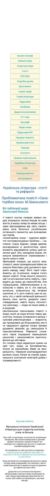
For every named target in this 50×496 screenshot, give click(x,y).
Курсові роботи (24, 421)
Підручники (25, 102)
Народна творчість (25, 137)
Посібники (25, 107)
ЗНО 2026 (25, 76)
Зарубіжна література (25, 163)
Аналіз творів (25, 91)
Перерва (25, 148)
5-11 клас (25, 117)
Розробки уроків (25, 81)
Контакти (25, 153)
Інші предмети (25, 178)
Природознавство (25, 173)
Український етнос (25, 142)
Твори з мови (25, 127)
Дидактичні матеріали (25, 112)
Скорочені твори (25, 66)
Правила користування (25, 158)
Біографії (25, 122)
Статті (25, 71)
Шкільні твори (25, 61)
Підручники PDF (25, 132)
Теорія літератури (25, 96)
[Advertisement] (25, 26)
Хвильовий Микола (15, 211)
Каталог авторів (25, 56)
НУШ (25, 168)
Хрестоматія (25, 86)
